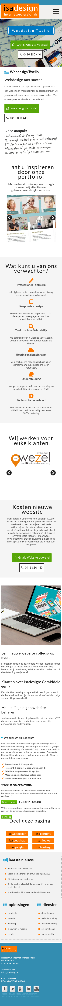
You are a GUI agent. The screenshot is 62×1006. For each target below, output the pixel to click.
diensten (50, 904)
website (11, 918)
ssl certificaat (48, 928)
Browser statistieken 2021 (20, 868)
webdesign (17, 833)
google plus (20, 989)
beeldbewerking (49, 923)
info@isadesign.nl (9, 972)
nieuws (43, 840)
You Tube (36, 989)
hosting (43, 847)
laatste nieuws (21, 860)
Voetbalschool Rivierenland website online (29, 892)
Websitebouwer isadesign (20, 879)
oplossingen (19, 904)
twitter (12, 989)
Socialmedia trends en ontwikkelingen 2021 (29, 873)
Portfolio (6, 816)
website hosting (49, 918)
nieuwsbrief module (17, 928)
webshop (17, 840)
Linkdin (28, 989)
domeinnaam (47, 913)
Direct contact (9, 802)
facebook (4, 989)
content (43, 833)
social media (47, 934)
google (17, 847)
